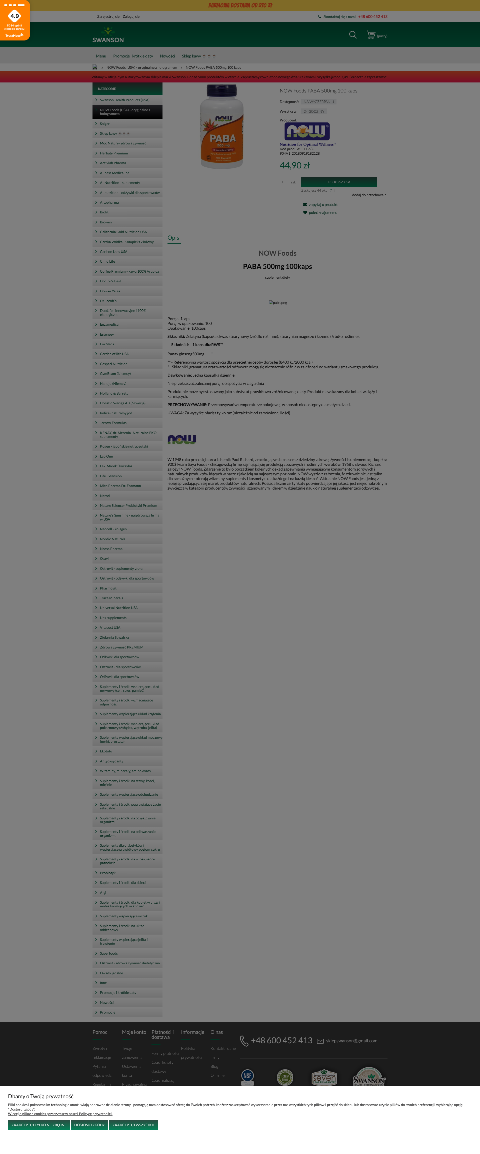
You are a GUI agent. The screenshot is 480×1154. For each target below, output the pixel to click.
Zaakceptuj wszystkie (133, 1125)
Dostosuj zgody (89, 1125)
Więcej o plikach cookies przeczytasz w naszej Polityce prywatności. (60, 1114)
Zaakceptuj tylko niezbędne (39, 1125)
